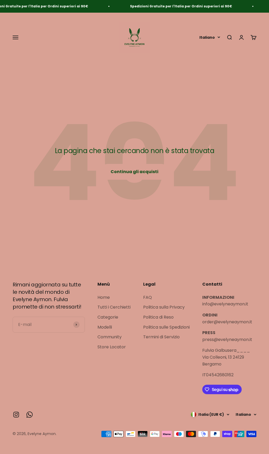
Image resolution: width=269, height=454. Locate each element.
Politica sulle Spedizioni (166, 327)
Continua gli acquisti (134, 172)
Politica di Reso (158, 317)
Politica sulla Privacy (164, 307)
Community (109, 337)
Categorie (107, 317)
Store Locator (111, 347)
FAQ (147, 297)
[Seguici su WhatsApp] (29, 414)
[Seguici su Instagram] (16, 414)
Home (103, 297)
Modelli (104, 327)
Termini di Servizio (161, 337)
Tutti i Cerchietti (114, 307)
